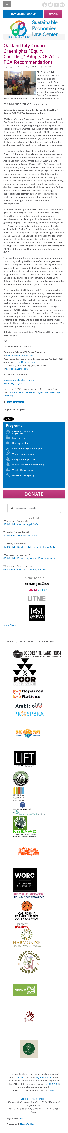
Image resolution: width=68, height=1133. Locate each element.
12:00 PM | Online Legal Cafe (20, 524)
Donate (53, 14)
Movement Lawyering (23, 475)
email (21, 1118)
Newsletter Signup (23, 14)
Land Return (18, 438)
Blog (27, 37)
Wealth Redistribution (23, 470)
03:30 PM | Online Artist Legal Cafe (24, 569)
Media (18, 37)
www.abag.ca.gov (12, 383)
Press (34, 1098)
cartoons (20, 1077)
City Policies (18, 402)
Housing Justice (20, 443)
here (51, 1090)
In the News (9, 625)
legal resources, (44, 1077)
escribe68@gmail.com (17, 369)
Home (9, 37)
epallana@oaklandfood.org (19, 355)
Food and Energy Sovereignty (27, 448)
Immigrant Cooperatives (24, 459)
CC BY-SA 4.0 (52, 1084)
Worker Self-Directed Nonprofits (28, 464)
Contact (24, 1098)
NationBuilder (27, 1124)
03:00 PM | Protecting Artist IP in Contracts (29, 558)
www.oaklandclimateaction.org (18, 380)
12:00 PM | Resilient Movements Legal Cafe (29, 547)
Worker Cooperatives (23, 454)
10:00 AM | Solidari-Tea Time (20, 535)
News (9, 402)
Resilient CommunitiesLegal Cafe (23, 432)
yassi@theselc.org (25, 362)
